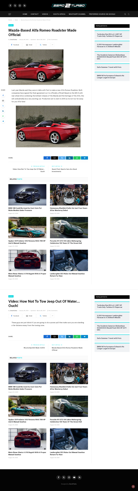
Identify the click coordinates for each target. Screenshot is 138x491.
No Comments (53, 39)
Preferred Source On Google (102, 14)
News (11, 25)
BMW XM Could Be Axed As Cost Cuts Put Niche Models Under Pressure (25, 209)
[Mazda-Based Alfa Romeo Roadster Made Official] (35, 84)
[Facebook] (3, 95)
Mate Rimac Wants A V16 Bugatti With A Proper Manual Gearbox (27, 275)
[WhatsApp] (3, 116)
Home (25, 14)
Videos (45, 14)
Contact (35, 14)
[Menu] (9, 14)
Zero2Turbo (13, 39)
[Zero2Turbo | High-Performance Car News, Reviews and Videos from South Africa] (69, 5)
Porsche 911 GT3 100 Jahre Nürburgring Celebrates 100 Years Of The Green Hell (66, 242)
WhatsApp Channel (77, 14)
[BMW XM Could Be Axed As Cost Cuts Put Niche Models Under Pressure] (27, 195)
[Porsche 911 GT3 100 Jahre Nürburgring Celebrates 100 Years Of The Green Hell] (69, 227)
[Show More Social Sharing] (52, 45)
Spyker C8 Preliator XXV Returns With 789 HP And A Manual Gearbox (26, 242)
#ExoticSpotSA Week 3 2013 (34, 348)
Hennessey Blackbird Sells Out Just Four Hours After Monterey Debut (68, 209)
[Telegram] (3, 121)
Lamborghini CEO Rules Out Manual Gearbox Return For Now (67, 275)
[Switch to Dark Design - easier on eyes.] (128, 14)
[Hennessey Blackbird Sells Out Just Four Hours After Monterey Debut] (69, 195)
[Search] (125, 14)
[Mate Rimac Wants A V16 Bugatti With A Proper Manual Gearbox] (27, 260)
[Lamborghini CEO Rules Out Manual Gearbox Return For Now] (69, 260)
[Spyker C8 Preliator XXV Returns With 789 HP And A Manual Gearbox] (27, 227)
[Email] (3, 101)
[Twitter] (3, 106)
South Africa (59, 14)
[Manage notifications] (133, 486)
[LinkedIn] (3, 111)
